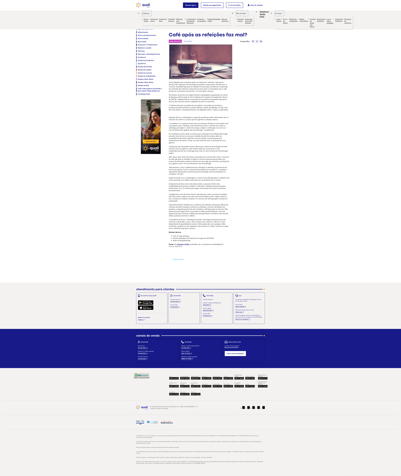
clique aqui (238, 312)
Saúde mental (143, 85)
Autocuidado (143, 38)
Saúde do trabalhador (147, 76)
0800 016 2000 (207, 310)
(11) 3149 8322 (142, 359)
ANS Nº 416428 (196, 394)
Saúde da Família (145, 67)
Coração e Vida (183, 244)
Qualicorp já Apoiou (146, 60)
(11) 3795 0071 (207, 316)
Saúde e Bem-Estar (145, 79)
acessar (140, 319)
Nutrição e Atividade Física (149, 54)
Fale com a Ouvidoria (241, 319)
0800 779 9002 (239, 306)
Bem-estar (142, 42)
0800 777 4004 (185, 353)
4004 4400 (206, 305)
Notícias (141, 51)
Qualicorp (142, 57)
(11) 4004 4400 (174, 301)
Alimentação (143, 32)
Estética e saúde (144, 48)
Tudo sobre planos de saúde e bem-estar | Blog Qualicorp (150, 89)
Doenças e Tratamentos (147, 45)
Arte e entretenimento (147, 35)
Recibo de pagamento (212, 5)
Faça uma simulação (235, 353)
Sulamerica (193, 392)
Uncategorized (144, 94)
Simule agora (190, 5)
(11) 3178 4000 (142, 348)
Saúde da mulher (145, 70)
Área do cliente (256, 5)
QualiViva (142, 63)
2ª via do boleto (234, 5)
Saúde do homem (145, 73)
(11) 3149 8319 (174, 307)
